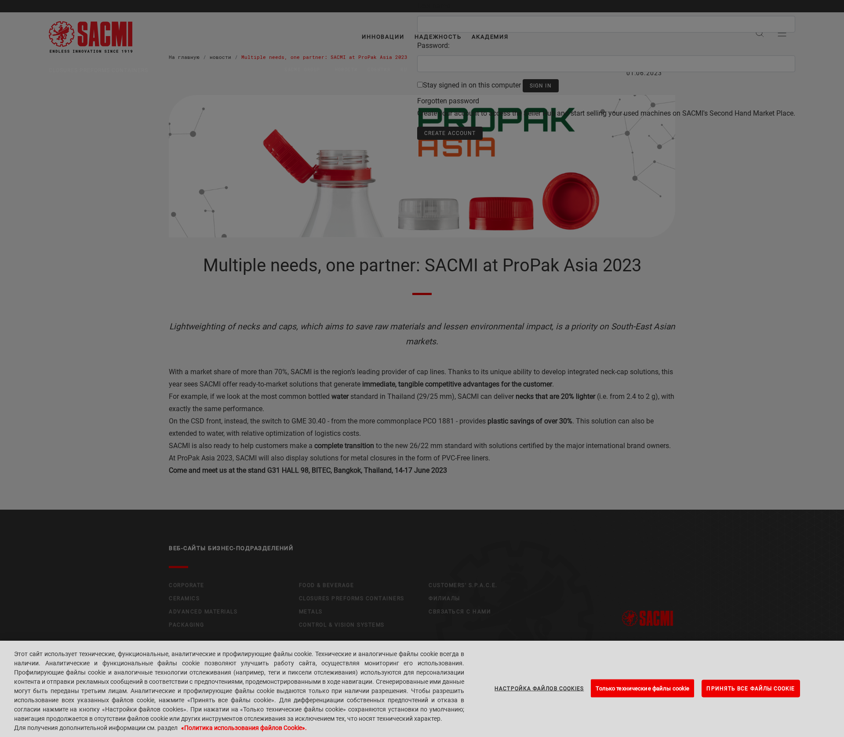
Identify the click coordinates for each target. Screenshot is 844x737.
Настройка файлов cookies (539, 688)
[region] (422, 689)
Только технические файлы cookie (642, 688)
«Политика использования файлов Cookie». (244, 727)
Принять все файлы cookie (750, 688)
